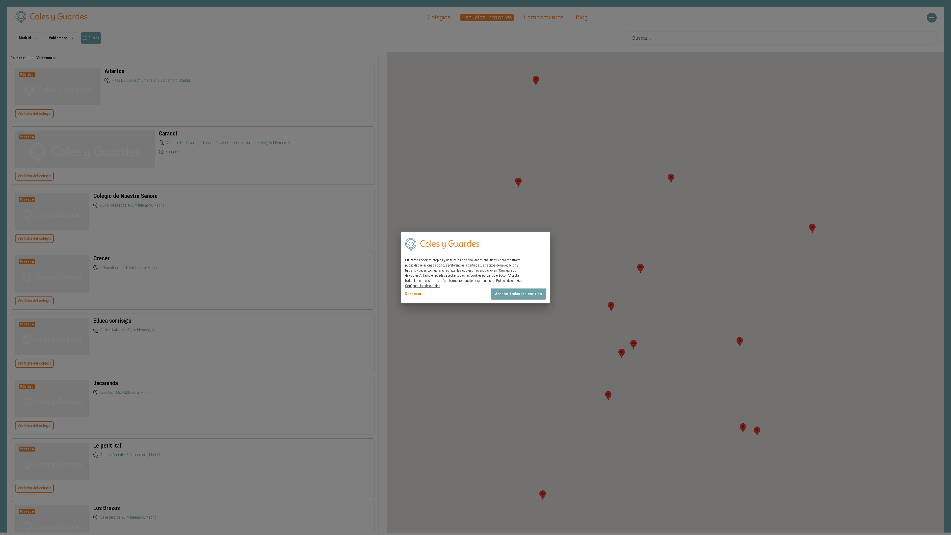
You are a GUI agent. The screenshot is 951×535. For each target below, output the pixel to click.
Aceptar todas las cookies (518, 293)
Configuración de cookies (422, 286)
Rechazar (413, 293)
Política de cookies (509, 281)
